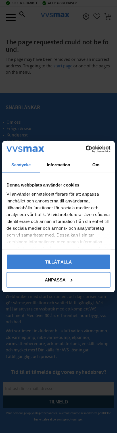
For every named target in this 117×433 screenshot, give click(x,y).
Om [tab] (95, 164)
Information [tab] (58, 164)
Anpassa (55, 279)
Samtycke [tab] (21, 164)
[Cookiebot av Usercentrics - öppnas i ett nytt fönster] (85, 149)
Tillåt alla (58, 262)
